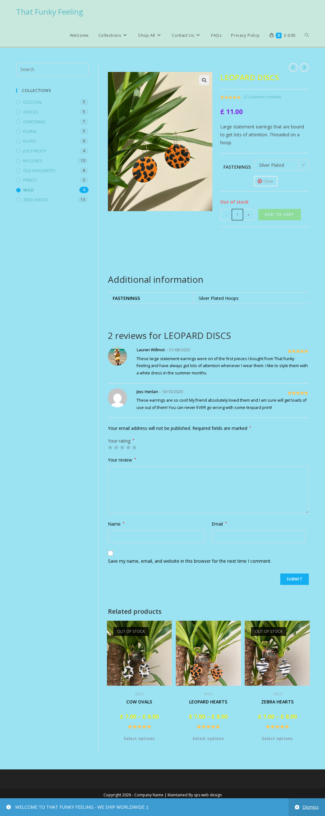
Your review (122, 460)
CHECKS (30, 112)
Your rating (121, 441)
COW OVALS (139, 702)
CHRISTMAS (34, 122)
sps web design (208, 795)
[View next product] (304, 67)
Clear (268, 181)
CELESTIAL (32, 102)
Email (219, 524)
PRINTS (30, 180)
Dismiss (310, 807)
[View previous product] (293, 67)
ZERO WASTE (35, 200)
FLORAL (30, 131)
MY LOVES (32, 161)
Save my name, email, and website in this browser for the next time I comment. (189, 561)
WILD (28, 190)
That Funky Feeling (49, 11)
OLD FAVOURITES (39, 170)
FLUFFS (29, 141)
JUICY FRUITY (34, 151)
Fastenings (237, 167)
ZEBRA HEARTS (277, 702)
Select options (139, 738)
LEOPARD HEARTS (208, 702)
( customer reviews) (262, 97)
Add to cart (279, 214)
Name (116, 524)
